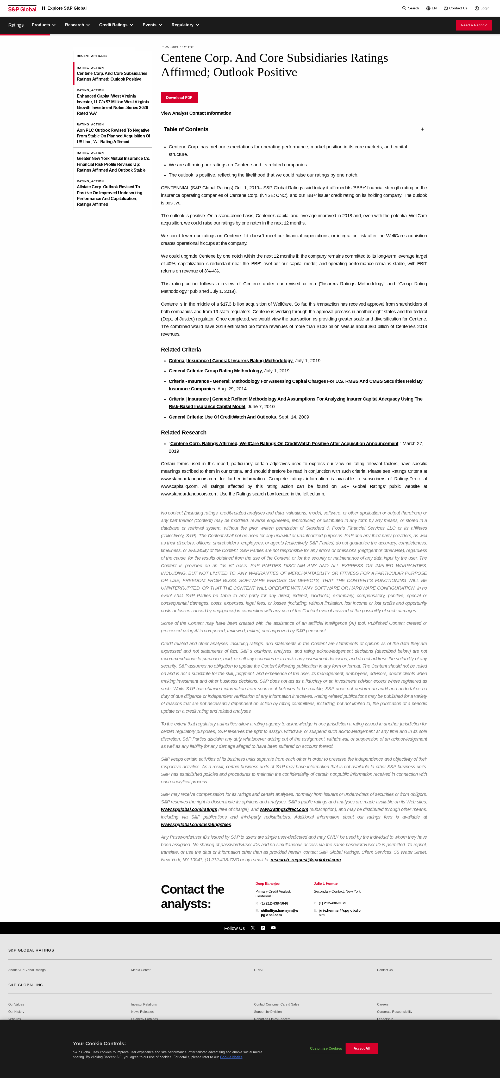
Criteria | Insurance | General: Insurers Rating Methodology (231, 360)
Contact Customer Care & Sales (276, 1004)
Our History (16, 1012)
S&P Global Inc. (26, 985)
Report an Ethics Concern (272, 1019)
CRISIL (259, 970)
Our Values (16, 1004)
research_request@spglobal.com (306, 859)
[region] (250, 1049)
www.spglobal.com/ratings (189, 809)
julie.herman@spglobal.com (340, 912)
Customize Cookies (326, 1048)
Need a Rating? (474, 25)
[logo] (22, 8)
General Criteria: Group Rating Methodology (215, 370)
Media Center (141, 970)
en (434, 8)
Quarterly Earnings (144, 1019)
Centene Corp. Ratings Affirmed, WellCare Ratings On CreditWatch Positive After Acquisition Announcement (284, 443)
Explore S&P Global (66, 8)
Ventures (14, 1019)
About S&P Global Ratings (27, 970)
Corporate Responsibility (394, 1012)
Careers (383, 1004)
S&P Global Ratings (31, 950)
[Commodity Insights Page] (253, 928)
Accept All (362, 1048)
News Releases (142, 1012)
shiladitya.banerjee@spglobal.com (279, 913)
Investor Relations (144, 1004)
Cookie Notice (231, 1057)
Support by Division (268, 1012)
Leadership (385, 1019)
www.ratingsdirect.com (284, 809)
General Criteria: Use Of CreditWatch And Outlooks (222, 417)
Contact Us (458, 8)
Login (485, 8)
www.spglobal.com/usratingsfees (196, 824)
